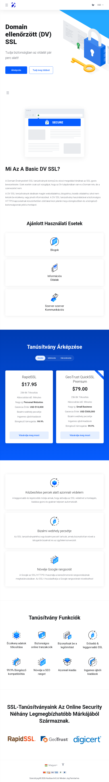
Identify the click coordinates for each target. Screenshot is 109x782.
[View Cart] (93, 5)
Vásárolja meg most (29, 435)
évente (40, 358)
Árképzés (16, 70)
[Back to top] (63, 764)
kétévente (52, 358)
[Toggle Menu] (6, 5)
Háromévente (66, 358)
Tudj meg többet (41, 70)
